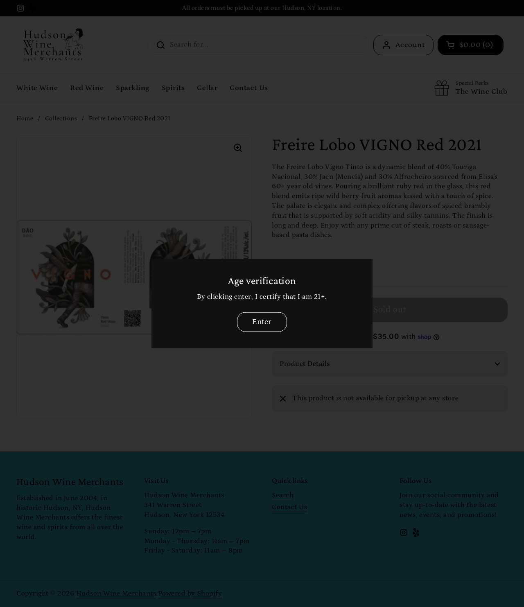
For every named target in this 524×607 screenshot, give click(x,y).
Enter (262, 322)
